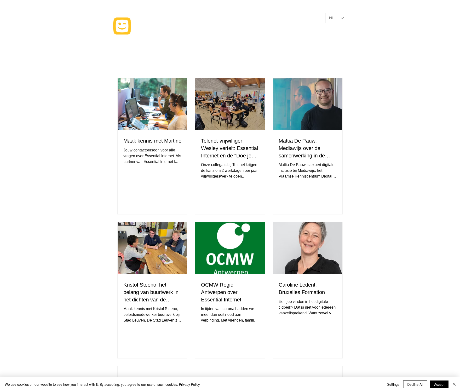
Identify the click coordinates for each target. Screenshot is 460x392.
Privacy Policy (189, 384)
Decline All (415, 384)
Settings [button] (393, 384)
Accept (439, 384)
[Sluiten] (454, 384)
